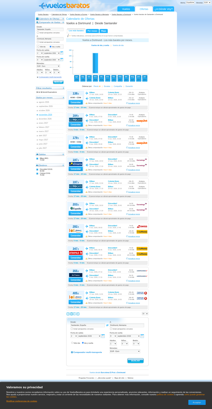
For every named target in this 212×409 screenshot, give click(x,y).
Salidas (42, 154)
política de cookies (165, 394)
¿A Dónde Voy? (164, 9)
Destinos (43, 165)
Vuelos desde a (107, 373)
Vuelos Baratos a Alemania (99, 14)
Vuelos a (78, 23)
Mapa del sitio (119, 378)
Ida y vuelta (56, 47)
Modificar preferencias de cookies (21, 401)
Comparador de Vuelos (49, 22)
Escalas (107, 86)
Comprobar (76, 102)
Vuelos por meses (44, 97)
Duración (129, 86)
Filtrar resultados (44, 88)
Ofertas (144, 9)
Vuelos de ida (118, 45)
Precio (96, 86)
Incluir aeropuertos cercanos (50, 33)
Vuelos (126, 9)
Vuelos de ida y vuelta (100, 45)
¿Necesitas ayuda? (104, 378)
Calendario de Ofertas (59, 14)
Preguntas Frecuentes (86, 378)
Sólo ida (42, 47)
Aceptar (197, 402)
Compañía (118, 86)
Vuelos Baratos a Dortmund (121, 14)
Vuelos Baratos (43, 14)
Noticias (130, 378)
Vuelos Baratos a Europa (78, 14)
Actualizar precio (134, 103)
